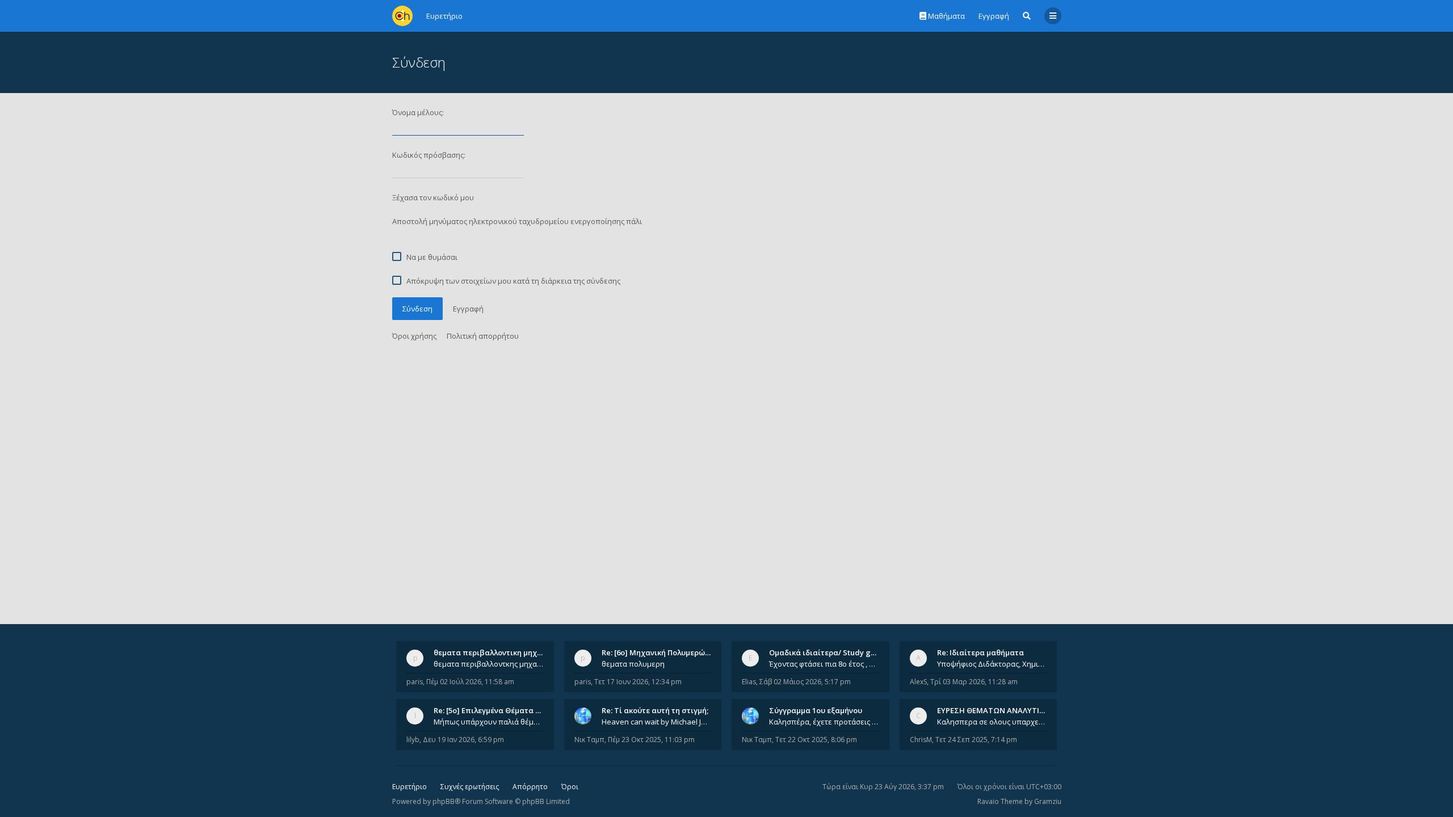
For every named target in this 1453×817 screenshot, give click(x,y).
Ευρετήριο (409, 786)
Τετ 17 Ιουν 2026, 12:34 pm (638, 682)
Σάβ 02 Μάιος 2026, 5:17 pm (805, 682)
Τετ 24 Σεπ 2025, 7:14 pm (976, 739)
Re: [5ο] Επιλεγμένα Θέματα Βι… (491, 710)
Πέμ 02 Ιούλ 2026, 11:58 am (470, 682)
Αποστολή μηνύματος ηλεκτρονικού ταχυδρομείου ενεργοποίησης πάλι (517, 221)
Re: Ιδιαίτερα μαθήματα (980, 652)
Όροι (569, 786)
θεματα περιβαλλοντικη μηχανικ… (496, 652)
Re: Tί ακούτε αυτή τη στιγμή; (655, 710)
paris (414, 682)
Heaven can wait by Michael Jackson (657, 722)
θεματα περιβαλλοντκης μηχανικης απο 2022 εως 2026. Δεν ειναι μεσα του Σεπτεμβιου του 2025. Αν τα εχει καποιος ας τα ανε (489, 664)
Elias (749, 682)
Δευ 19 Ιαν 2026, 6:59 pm (463, 739)
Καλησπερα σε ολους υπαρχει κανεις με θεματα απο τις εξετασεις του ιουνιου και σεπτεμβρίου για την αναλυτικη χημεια (992, 722)
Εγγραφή (994, 16)
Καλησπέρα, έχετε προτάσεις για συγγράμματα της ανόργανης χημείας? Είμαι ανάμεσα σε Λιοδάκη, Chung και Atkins (824, 722)
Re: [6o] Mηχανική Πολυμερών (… (660, 652)
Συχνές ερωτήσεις (469, 786)
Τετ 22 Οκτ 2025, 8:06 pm (816, 739)
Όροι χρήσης (414, 336)
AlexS (918, 682)
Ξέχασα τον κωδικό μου (433, 197)
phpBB (443, 801)
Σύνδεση (417, 309)
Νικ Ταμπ (589, 739)
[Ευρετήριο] (402, 16)
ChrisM (921, 739)
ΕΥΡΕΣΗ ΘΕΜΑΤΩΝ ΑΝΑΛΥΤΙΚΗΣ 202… (1005, 710)
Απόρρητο (530, 786)
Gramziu (1047, 801)
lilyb (412, 739)
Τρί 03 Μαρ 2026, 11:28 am (974, 682)
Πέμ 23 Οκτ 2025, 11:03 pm (651, 739)
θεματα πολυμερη (633, 664)
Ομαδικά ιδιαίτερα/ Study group (828, 652)
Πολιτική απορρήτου (483, 336)
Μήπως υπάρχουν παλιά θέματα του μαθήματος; (489, 722)
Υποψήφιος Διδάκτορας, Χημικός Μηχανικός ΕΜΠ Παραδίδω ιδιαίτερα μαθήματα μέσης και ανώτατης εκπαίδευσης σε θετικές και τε (992, 664)
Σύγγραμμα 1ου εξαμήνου (815, 710)
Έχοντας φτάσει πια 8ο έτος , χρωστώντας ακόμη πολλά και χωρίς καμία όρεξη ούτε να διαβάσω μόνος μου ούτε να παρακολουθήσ (824, 664)
